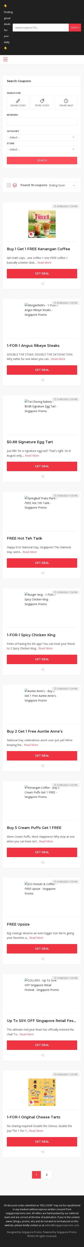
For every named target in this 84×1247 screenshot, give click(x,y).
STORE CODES (42, 105)
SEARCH (42, 160)
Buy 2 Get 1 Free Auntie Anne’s (35, 731)
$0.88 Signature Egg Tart (30, 442)
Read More (44, 262)
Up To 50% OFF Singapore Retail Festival (44, 1021)
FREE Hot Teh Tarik (24, 538)
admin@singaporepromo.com (62, 1225)
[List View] (15, 185)
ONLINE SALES (66, 105)
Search (75, 27)
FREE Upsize (18, 924)
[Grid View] (9, 185)
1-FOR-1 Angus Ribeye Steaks (33, 345)
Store (10, 143)
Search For (14, 92)
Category (13, 131)
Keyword (12, 114)
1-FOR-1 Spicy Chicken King (31, 635)
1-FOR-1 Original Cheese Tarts (33, 1117)
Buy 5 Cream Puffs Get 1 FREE (34, 828)
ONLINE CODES (18, 105)
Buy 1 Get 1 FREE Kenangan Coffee (38, 249)
